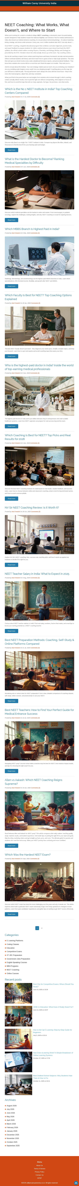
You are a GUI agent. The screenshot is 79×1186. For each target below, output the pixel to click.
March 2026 (11, 1124)
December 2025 (13, 1135)
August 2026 (12, 1106)
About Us (39, 1165)
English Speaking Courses (17, 962)
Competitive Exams (14, 952)
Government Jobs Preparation (18, 959)
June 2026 (11, 1113)
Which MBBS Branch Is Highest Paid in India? (32, 229)
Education (11, 948)
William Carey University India (39, 3)
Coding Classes (13, 944)
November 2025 (13, 1138)
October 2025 (12, 1142)
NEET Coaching (13, 970)
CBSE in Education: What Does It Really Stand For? (53, 1007)
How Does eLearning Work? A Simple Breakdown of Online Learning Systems (53, 1054)
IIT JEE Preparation (14, 955)
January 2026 (12, 1131)
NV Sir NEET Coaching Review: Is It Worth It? (32, 507)
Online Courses (13, 973)
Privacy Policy (39, 1172)
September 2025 (13, 1146)
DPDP (39, 1178)
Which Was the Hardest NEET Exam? (27, 854)
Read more (11, 150)
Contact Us (39, 1175)
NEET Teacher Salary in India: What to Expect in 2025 (37, 573)
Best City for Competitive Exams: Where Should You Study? (53, 985)
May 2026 (10, 1117)
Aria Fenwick (16, 97)
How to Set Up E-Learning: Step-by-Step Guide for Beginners (52, 1031)
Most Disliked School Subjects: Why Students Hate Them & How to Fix (52, 1077)
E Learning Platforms (15, 941)
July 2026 (10, 1109)
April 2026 (11, 1120)
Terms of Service (39, 1168)
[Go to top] (76, 1183)
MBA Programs (12, 966)
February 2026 (12, 1127)
